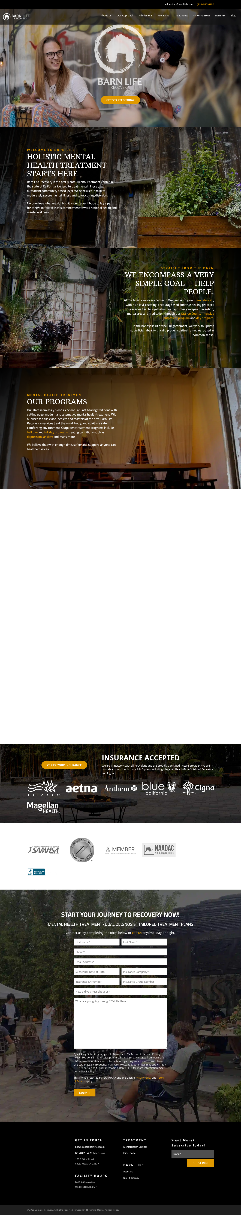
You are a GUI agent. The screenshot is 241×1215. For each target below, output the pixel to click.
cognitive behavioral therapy (162, 677)
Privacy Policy (86, 1071)
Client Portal (129, 1153)
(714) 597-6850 (205, 4)
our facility (41, 223)
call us (137, 933)
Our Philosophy (196, 346)
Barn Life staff (204, 300)
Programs (163, 15)
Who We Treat (201, 15)
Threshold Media (95, 1209)
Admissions (145, 15)
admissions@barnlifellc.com (179, 4)
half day (32, 432)
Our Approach (125, 15)
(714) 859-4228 (83, 1153)
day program (204, 318)
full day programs (56, 432)
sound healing (203, 684)
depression (34, 437)
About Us (106, 15)
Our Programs (43, 460)
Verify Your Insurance (64, 765)
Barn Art (220, 15)
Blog (233, 15)
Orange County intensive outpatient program (188, 316)
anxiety (48, 437)
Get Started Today (120, 100)
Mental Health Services (135, 1147)
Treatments (181, 15)
